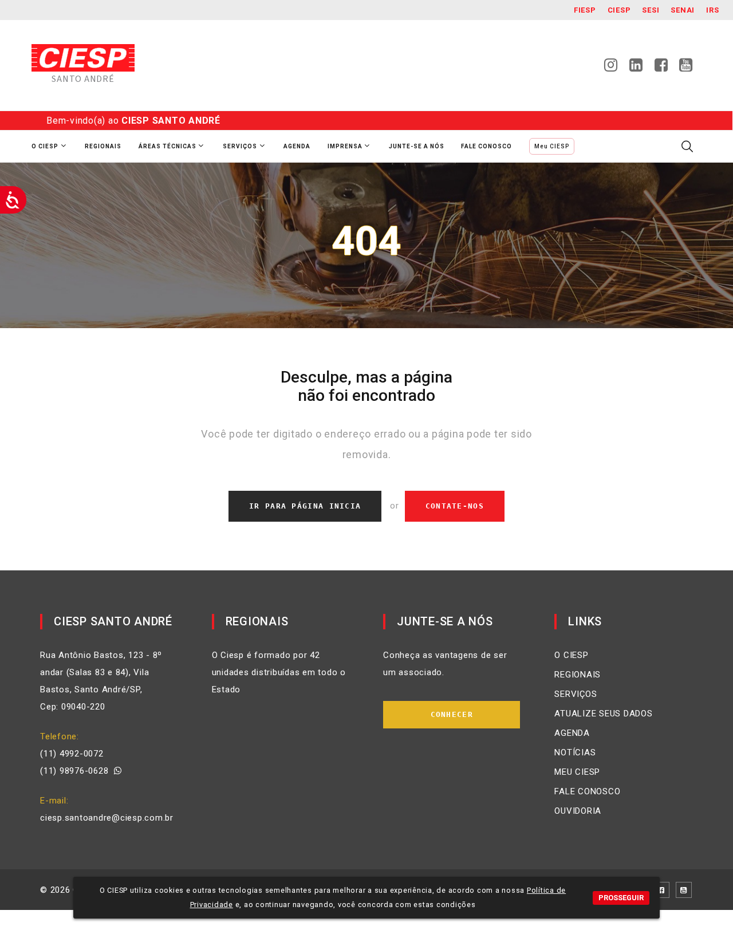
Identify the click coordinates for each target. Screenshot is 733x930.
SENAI (683, 10)
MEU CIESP (577, 772)
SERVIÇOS (575, 694)
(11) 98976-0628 (77, 771)
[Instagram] (611, 68)
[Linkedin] (636, 68)
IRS (712, 10)
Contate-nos (454, 506)
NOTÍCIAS (575, 752)
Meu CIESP (551, 146)
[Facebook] (661, 68)
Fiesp (585, 10)
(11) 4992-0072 (72, 753)
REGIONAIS (577, 674)
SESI (650, 10)
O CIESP (571, 655)
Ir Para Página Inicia (305, 506)
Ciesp (619, 10)
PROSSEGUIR (621, 897)
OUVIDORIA (577, 811)
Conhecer (452, 714)
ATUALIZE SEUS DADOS (603, 713)
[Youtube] (686, 68)
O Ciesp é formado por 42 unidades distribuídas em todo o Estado (279, 672)
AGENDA (572, 733)
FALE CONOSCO (587, 791)
